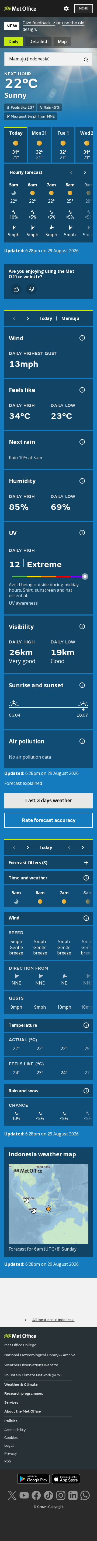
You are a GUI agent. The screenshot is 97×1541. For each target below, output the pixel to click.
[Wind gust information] (81, 337)
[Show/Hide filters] (86, 862)
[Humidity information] (81, 480)
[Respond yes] (16, 289)
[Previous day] (14, 318)
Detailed (38, 41)
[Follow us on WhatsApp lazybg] (85, 1495)
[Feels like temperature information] (81, 389)
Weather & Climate (21, 1384)
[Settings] (66, 8)
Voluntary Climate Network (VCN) (32, 1375)
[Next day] (28, 318)
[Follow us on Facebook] (36, 1495)
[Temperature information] (85, 1025)
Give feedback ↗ (39, 23)
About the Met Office (22, 1411)
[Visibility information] (81, 626)
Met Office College (20, 1345)
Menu (83, 9)
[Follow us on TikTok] (48, 1495)
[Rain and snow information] (85, 1090)
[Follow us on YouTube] (24, 1495)
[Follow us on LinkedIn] (73, 1495)
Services (11, 1402)
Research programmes (23, 1393)
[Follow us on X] (12, 1495)
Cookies (11, 1437)
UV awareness (23, 603)
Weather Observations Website (31, 1365)
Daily (14, 41)
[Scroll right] (85, 172)
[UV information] (81, 532)
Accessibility (15, 1429)
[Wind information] (85, 918)
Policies (11, 1421)
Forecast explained (23, 783)
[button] (25, 1199)
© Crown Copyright (49, 1507)
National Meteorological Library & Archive (39, 1355)
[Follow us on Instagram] (60, 1495)
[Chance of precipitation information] (81, 441)
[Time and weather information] (85, 877)
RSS (7, 1461)
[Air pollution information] (81, 741)
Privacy (10, 1453)
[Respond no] (31, 289)
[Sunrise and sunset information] (81, 685)
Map (62, 41)
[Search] (83, 59)
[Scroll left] (71, 172)
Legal (9, 1445)
